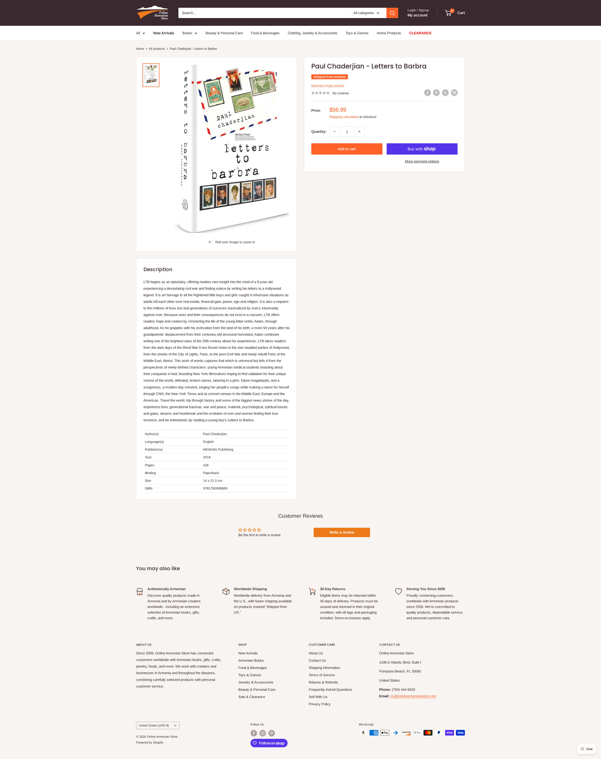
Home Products (389, 33)
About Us (316, 653)
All (138, 33)
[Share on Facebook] (427, 92)
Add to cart (347, 149)
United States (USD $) (154, 725)
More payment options (422, 161)
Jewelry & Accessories (256, 682)
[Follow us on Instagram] (262, 733)
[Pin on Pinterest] (436, 92)
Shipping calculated (343, 117)
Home (140, 48)
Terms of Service (322, 675)
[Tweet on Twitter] (445, 92)
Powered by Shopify (149, 742)
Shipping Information (324, 668)
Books (187, 33)
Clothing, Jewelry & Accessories (312, 33)
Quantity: (319, 131)
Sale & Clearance (251, 697)
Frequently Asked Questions (330, 689)
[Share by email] (454, 92)
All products (157, 48)
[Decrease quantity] (334, 132)
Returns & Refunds (323, 682)
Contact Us (317, 660)
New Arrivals (248, 653)
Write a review (341, 532)
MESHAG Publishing (327, 86)
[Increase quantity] (359, 132)
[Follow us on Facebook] (253, 733)
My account (418, 15)
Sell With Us (318, 697)
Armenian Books (251, 660)
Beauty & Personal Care (224, 33)
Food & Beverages (265, 33)
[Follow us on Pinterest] (271, 733)
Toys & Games (357, 33)
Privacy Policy (320, 704)
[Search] (392, 13)
